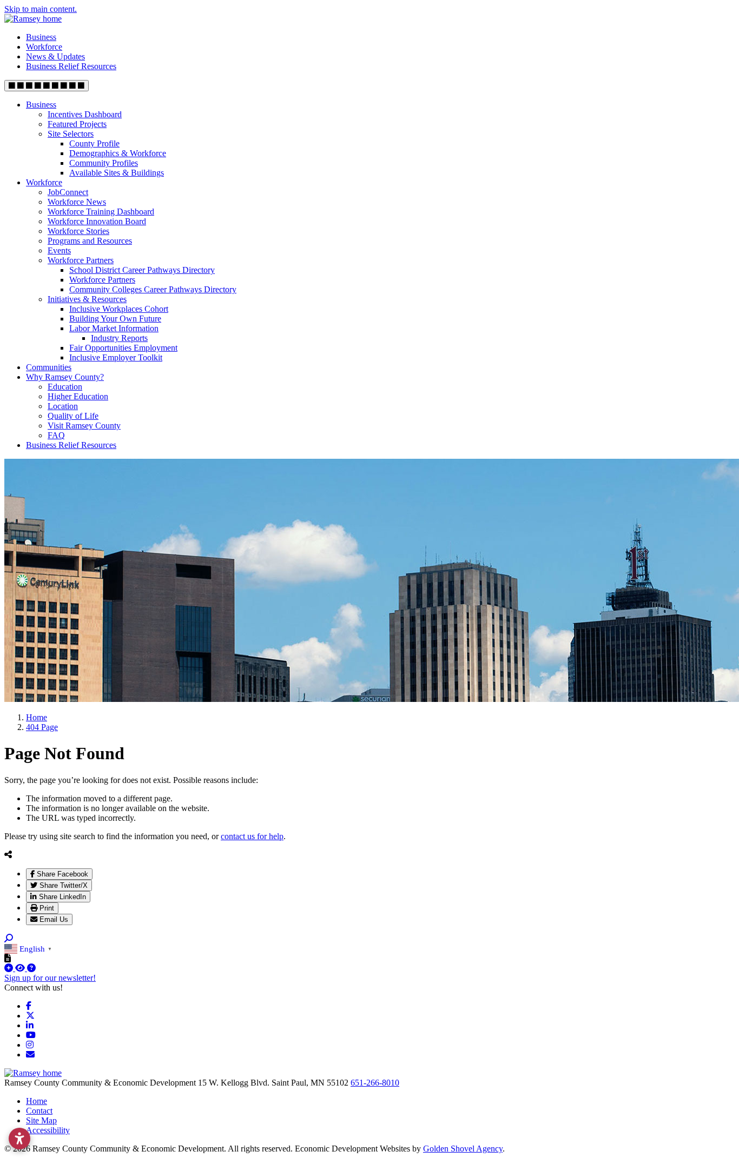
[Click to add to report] (9, 968)
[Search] (8, 938)
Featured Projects (77, 124)
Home (36, 1101)
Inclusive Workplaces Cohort (118, 308)
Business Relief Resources (71, 66)
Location (63, 406)
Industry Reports (119, 338)
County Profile (94, 143)
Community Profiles (103, 163)
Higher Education (78, 396)
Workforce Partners (81, 260)
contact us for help (252, 836)
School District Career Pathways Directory (142, 270)
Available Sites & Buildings (116, 172)
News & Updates (55, 56)
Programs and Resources (90, 240)
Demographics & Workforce (117, 153)
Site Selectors (71, 133)
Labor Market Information (114, 328)
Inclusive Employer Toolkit (115, 357)
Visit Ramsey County (84, 425)
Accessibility (48, 1130)
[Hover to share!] (8, 854)
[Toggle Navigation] (46, 85)
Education (65, 386)
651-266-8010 (375, 1082)
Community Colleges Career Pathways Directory (152, 289)
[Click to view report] (21, 968)
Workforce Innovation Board (97, 221)
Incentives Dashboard (85, 114)
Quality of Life (73, 415)
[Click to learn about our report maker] (31, 968)
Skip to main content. (40, 9)
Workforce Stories (78, 231)
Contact (39, 1110)
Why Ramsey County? (65, 376)
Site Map (41, 1120)
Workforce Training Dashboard (101, 211)
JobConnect (68, 192)
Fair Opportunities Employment (123, 347)
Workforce (44, 46)
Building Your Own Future (115, 318)
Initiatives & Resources (87, 299)
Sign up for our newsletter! (50, 977)
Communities (48, 367)
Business (41, 37)
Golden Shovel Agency (463, 1148)
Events (59, 250)
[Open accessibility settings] (19, 1138)
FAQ (56, 435)
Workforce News (77, 201)
